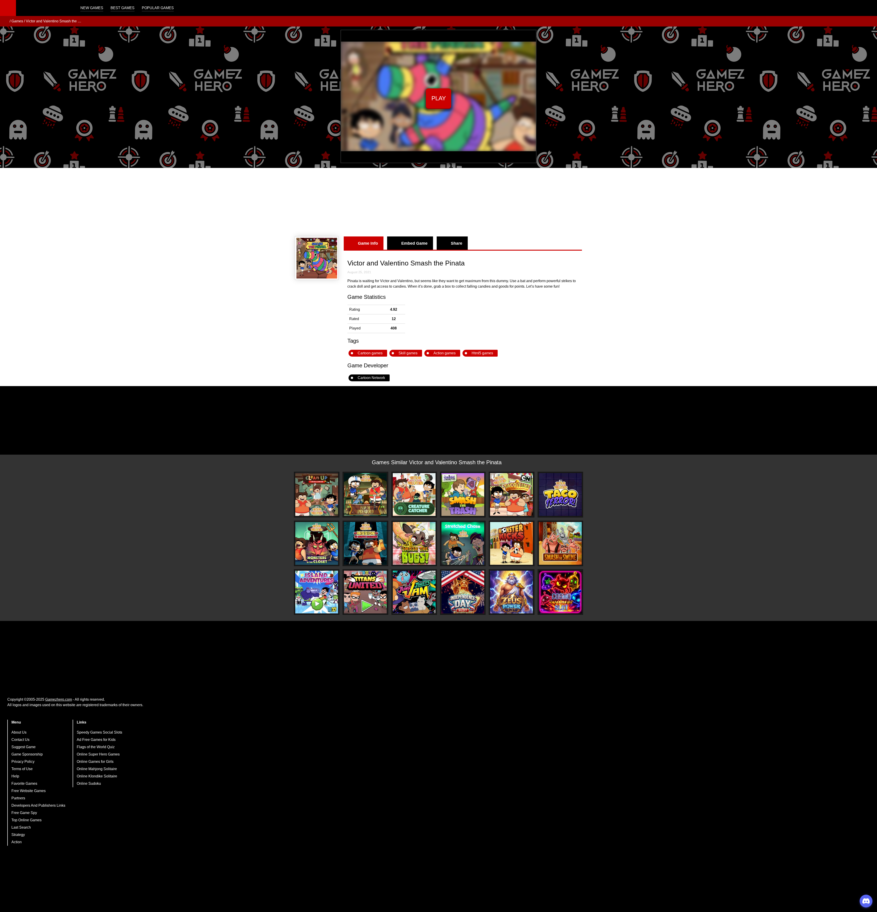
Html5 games (482, 353)
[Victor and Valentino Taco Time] (511, 494)
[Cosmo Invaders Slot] (560, 592)
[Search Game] (869, 9)
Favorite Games (24, 783)
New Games (91, 8)
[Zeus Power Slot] (511, 592)
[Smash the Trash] (462, 494)
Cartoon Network (371, 378)
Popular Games (158, 8)
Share (456, 243)
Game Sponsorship (27, 754)
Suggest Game (23, 747)
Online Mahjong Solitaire (97, 769)
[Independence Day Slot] (462, 592)
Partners (18, 798)
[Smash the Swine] (560, 543)
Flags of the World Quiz (96, 747)
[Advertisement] (438, 202)
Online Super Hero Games (98, 754)
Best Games (123, 8)
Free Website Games (28, 791)
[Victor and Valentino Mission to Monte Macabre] (365, 543)
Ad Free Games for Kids (96, 740)
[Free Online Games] (5, 21)
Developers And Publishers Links (38, 805)
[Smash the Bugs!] (414, 543)
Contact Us (20, 740)
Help (15, 776)
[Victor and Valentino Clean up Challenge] (316, 494)
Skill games (408, 353)
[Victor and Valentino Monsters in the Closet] (316, 543)
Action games (444, 353)
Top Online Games (26, 820)
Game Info (368, 243)
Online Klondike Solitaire (97, 776)
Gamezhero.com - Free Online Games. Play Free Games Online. (44, 8)
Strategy (18, 835)
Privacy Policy (22, 762)
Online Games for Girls (95, 762)
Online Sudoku (89, 783)
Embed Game (414, 243)
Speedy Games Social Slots (99, 732)
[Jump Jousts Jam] (414, 592)
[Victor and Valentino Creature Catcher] (414, 494)
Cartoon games (370, 353)
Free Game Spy (24, 813)
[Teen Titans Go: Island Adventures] (316, 592)
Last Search (21, 827)
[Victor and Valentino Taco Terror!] (560, 494)
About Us (18, 732)
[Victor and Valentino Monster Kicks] (511, 543)
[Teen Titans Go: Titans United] (365, 592)
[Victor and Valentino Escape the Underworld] (365, 494)
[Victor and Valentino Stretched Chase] (462, 543)
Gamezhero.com (58, 699)
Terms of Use (22, 769)
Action (16, 842)
